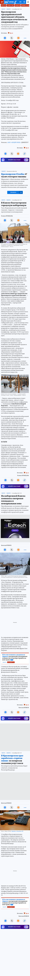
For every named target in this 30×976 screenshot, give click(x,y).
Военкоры (17, 5)
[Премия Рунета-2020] (15, 1)
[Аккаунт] (28, 2)
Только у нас (10, 5)
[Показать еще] (25, 38)
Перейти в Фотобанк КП (17, 831)
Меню (2, 2)
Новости (3, 5)
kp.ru (11, 33)
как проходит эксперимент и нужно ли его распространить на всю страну (14, 657)
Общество (8, 9)
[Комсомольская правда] (9, 2)
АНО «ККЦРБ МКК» (14, 142)
